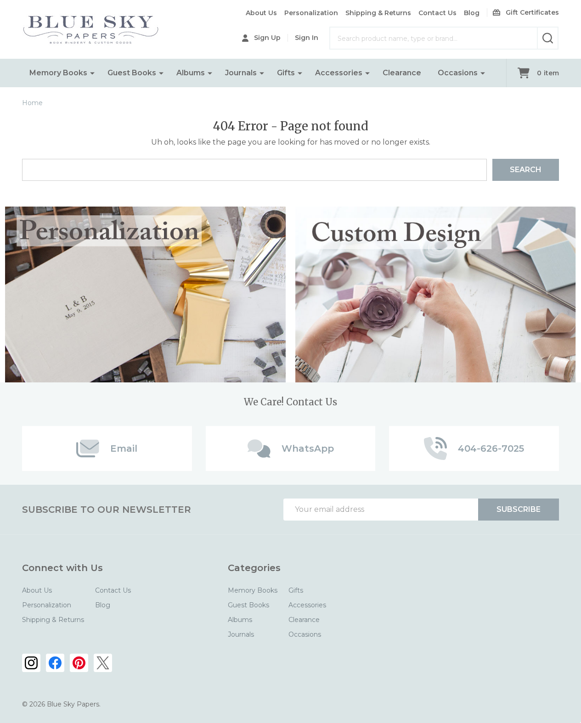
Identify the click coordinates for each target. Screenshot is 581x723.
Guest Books (131, 72)
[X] (103, 663)
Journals (241, 72)
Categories (254, 567)
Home (32, 103)
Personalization (311, 13)
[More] (92, 73)
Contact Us (437, 13)
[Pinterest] (79, 663)
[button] (145, 294)
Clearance (402, 72)
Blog (471, 13)
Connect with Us (62, 567)
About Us (261, 13)
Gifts (286, 72)
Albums (190, 72)
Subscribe (518, 509)
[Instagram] (31, 663)
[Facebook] (55, 663)
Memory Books (58, 72)
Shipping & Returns (378, 13)
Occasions (458, 72)
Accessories (338, 72)
